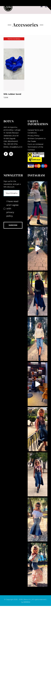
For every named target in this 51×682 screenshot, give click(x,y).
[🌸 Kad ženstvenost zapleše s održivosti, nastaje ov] (37, 565)
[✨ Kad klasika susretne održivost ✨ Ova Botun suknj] (37, 474)
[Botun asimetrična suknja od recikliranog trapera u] (37, 294)
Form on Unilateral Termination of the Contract (35, 147)
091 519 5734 (12, 144)
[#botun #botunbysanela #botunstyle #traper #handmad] (37, 249)
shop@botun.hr (16, 147)
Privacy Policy (33, 136)
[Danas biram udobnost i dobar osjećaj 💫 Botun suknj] (37, 339)
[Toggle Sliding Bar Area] (49, 8)
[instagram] (11, 154)
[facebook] (6, 154)
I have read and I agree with (12, 208)
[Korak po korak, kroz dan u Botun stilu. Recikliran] (37, 203)
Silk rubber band (12, 94)
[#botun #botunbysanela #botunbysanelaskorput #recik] (37, 384)
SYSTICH (27, 602)
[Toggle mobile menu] (46, 6)
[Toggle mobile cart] (41, 6)
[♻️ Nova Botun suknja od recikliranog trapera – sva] (37, 429)
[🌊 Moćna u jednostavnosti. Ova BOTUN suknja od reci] (37, 520)
